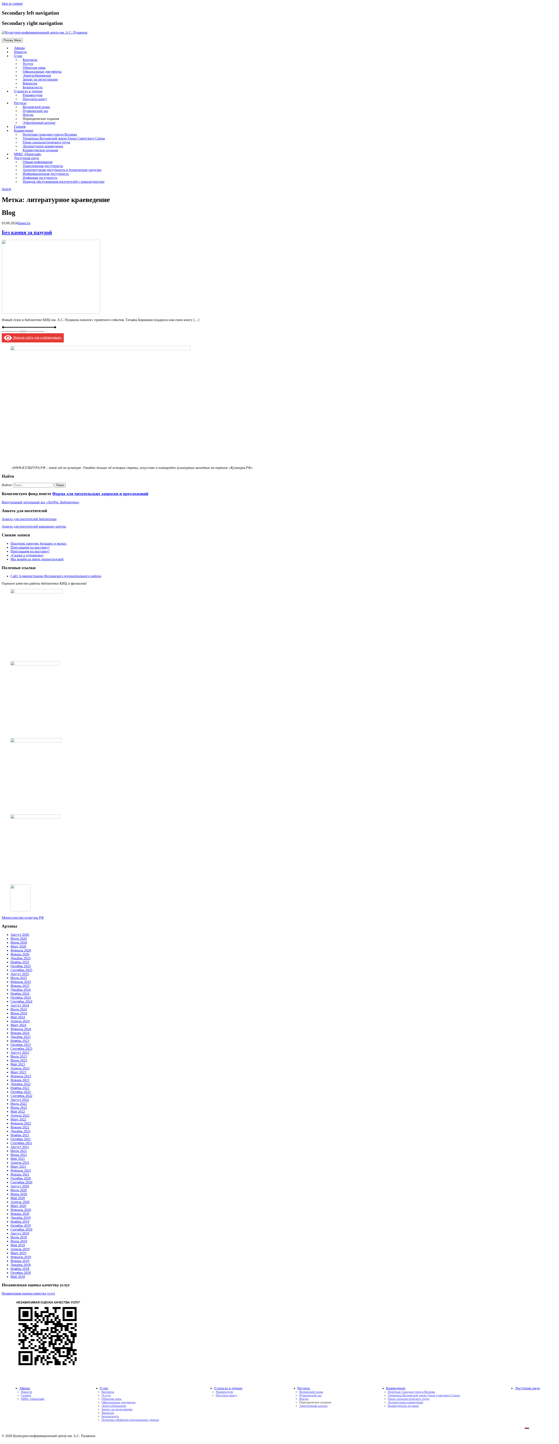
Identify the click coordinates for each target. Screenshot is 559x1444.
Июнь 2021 (18, 1155)
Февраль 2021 (20, 1170)
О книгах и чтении (228, 1388)
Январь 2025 (19, 986)
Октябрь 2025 (20, 966)
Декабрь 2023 (20, 1037)
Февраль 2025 (20, 982)
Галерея (26, 1395)
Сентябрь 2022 (21, 1096)
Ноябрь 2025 (19, 962)
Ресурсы (303, 1388)
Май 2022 (17, 1111)
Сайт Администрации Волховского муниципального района (55, 576)
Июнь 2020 (18, 1194)
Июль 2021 (18, 1151)
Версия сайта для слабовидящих (37, 337)
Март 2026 (18, 946)
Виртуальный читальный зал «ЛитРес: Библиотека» (40, 502)
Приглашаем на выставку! (30, 547)
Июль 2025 (18, 978)
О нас (18, 56)
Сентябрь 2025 (21, 970)
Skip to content (12, 3)
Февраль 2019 (20, 1257)
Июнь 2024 (18, 1013)
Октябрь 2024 (20, 997)
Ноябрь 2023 (19, 1041)
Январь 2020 (19, 1214)
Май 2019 (17, 1245)
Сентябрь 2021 (21, 1143)
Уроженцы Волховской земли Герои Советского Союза (424, 1395)
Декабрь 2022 (20, 1084)
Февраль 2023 (20, 1076)
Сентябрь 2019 (21, 1229)
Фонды (303, 1399)
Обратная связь (111, 1399)
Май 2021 (17, 1159)
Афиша (24, 1388)
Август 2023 (19, 1052)
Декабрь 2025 (20, 958)
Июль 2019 (18, 1237)
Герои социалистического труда (408, 1399)
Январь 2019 (19, 1261)
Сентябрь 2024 (21, 1001)
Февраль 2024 (20, 1029)
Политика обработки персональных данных (130, 1420)
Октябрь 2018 (20, 1273)
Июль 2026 (18, 938)
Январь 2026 (19, 954)
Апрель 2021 (19, 1162)
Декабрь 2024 (20, 989)
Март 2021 (18, 1166)
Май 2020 (17, 1198)
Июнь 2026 (18, 942)
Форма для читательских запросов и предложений (100, 493)
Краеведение (395, 1388)
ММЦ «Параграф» (33, 1399)
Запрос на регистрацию (117, 1409)
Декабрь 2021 (20, 1131)
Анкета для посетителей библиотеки (29, 519)
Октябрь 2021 (20, 1139)
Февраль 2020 (20, 1210)
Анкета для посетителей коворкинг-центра (34, 526)
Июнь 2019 (18, 1241)
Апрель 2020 (19, 1202)
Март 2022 (18, 1119)
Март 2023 (18, 1072)
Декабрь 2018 (20, 1265)
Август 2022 (19, 1100)
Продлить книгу (35, 99)
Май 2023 (17, 1064)
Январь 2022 (19, 1127)
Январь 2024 (19, 1033)
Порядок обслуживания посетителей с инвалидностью (63, 181)
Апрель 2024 (19, 1021)
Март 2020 (18, 1206)
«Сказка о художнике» (27, 555)
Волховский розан (311, 1392)
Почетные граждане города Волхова (411, 1392)
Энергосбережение (114, 1406)
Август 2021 (19, 1147)
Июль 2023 (18, 1056)
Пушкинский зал (310, 1395)
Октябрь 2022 (20, 1092)
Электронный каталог (39, 122)
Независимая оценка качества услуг (28, 1293)
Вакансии (108, 1413)
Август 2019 (19, 1233)
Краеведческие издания (403, 1406)
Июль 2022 (18, 1103)
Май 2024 (17, 1017)
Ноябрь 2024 (19, 993)
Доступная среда (527, 1388)
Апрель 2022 (19, 1115)
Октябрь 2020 (20, 1178)
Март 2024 (18, 1025)
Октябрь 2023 (20, 1045)
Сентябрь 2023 (21, 1048)
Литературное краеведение (405, 1402)
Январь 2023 (19, 1080)
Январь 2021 (19, 1174)
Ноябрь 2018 (19, 1269)
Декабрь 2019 (20, 1217)
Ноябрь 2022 (19, 1088)
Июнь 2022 (18, 1107)
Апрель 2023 (19, 1068)
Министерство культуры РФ (23, 917)
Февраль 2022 (20, 1123)
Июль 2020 (18, 1190)
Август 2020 (19, 1186)
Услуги (106, 1395)
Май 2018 (17, 1276)
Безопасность (110, 1416)
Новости (23, 223)
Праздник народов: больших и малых (38, 543)
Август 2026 (19, 934)
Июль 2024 (18, 1009)
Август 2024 (19, 1005)
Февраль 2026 (20, 950)
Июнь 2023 (18, 1060)
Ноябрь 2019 (19, 1221)
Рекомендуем (224, 1392)
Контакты (108, 1392)
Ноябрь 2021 (19, 1135)
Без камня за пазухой (27, 232)
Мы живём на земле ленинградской (37, 559)
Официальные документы (118, 1402)
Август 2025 (19, 974)
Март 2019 (18, 1253)
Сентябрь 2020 (21, 1182)
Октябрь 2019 (20, 1225)
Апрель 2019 (19, 1249)
